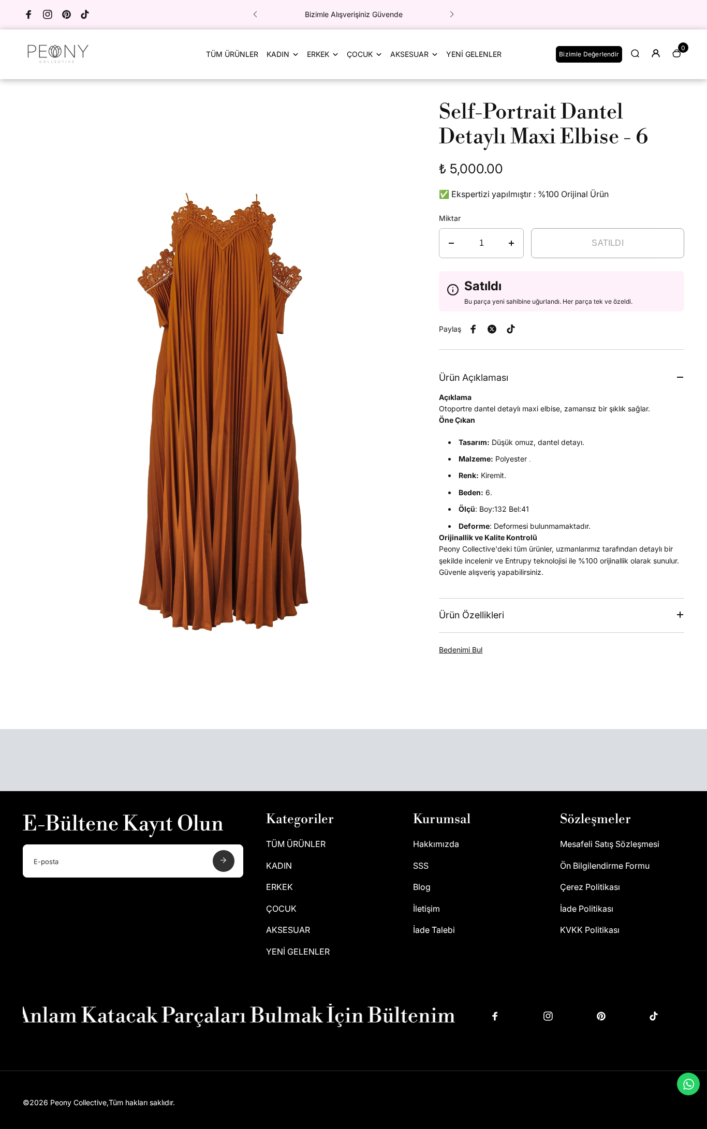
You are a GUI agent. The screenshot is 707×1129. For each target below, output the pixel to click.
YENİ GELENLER (474, 54)
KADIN (278, 54)
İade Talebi (434, 930)
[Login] (656, 53)
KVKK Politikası (590, 930)
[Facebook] (29, 14)
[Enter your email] (223, 861)
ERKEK (318, 54)
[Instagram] (47, 14)
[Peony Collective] (56, 65)
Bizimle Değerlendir (589, 54)
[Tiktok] (85, 14)
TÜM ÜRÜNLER (232, 54)
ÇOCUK (360, 54)
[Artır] (511, 243)
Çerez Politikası (590, 887)
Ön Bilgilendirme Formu (605, 865)
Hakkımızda (436, 844)
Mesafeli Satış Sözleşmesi (609, 844)
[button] (255, 14)
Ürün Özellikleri (471, 615)
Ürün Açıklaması (473, 377)
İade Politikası (586, 908)
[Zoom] (392, 115)
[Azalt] (451, 243)
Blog (422, 887)
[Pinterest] (66, 14)
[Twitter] (492, 329)
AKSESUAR (409, 54)
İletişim (426, 908)
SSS (421, 865)
